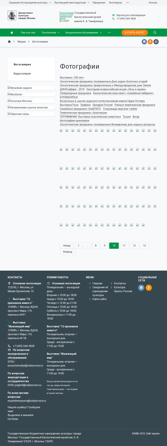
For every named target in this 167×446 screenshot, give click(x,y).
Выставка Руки (69, 104)
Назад (66, 245)
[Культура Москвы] (31, 101)
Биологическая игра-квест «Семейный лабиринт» (123, 93)
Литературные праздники (75, 93)
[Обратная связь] (31, 114)
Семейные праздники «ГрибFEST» (80, 108)
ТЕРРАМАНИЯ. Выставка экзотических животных (90, 116)
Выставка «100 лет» (72, 77)
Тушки (127, 116)
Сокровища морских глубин (120, 108)
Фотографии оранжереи (74, 120)
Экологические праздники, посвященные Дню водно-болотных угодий (103, 81)
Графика (85, 104)
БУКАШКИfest (69, 97)
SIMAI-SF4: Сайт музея (145, 433)
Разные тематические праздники (134, 104)
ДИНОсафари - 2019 (72, 89)
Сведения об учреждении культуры (100, 291)
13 (144, 245)
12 (134, 245)
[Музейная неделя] (31, 88)
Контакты (120, 283)
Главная (97, 283)
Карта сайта (99, 299)
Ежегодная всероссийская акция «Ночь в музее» (116, 89)
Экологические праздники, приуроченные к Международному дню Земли (105, 85)
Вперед (67, 251)
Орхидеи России (102, 104)
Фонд (136, 116)
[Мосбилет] (31, 95)
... (87, 245)
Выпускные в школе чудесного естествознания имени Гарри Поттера (102, 101)
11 (124, 245)
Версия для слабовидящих (131, 15)
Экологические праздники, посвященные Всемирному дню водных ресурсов (107, 124)
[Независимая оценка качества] (31, 108)
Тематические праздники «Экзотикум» (83, 112)
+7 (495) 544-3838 (126, 18)
